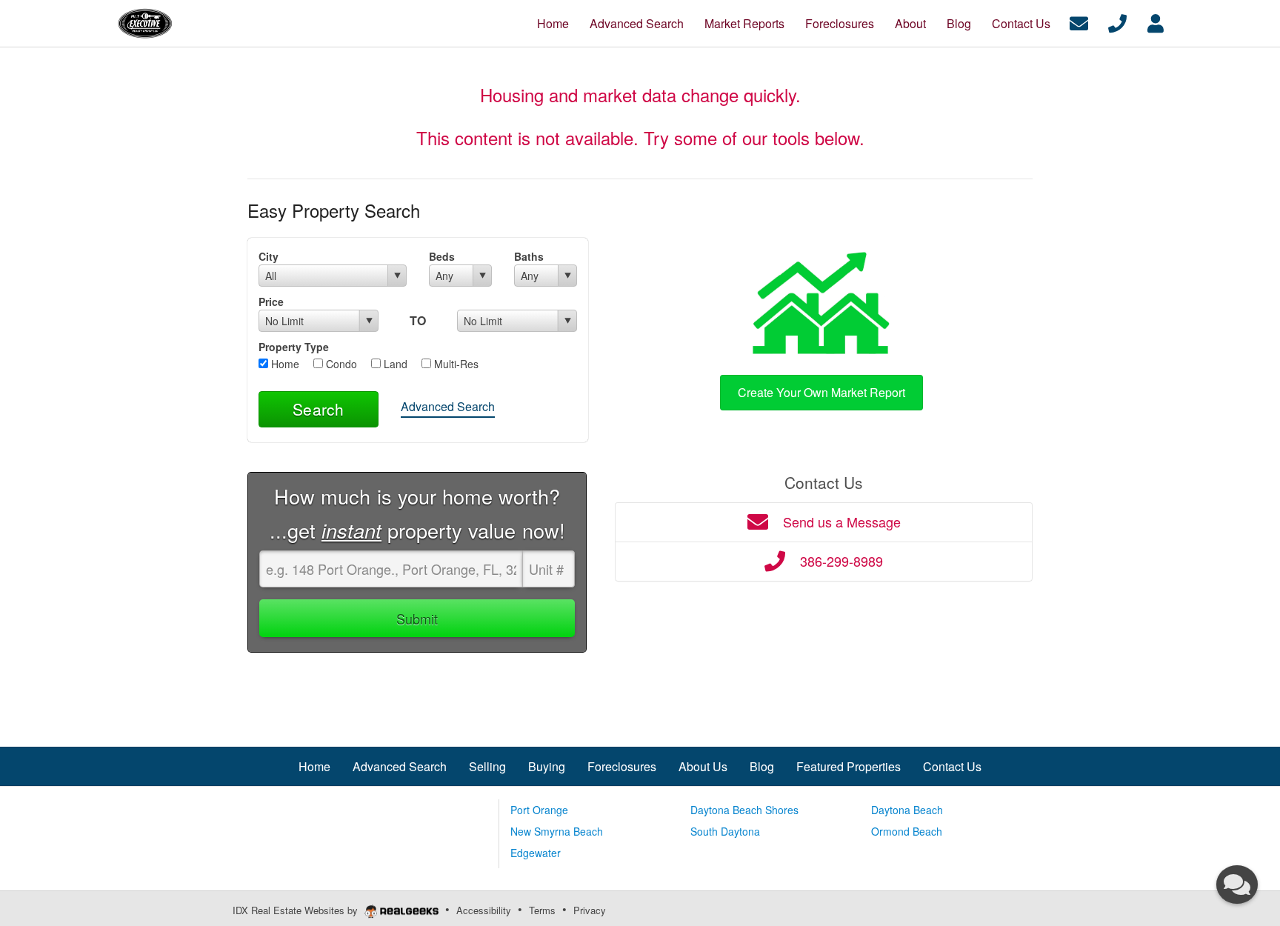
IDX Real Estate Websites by (297, 910)
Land (394, 363)
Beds (442, 256)
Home (283, 363)
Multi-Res (455, 363)
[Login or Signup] (1155, 21)
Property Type (294, 346)
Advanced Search (448, 406)
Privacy (589, 910)
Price (271, 301)
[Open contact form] (1079, 21)
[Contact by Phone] (1117, 21)
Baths (529, 256)
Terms (542, 910)
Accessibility (483, 910)
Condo (340, 363)
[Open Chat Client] (1237, 884)
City (269, 256)
